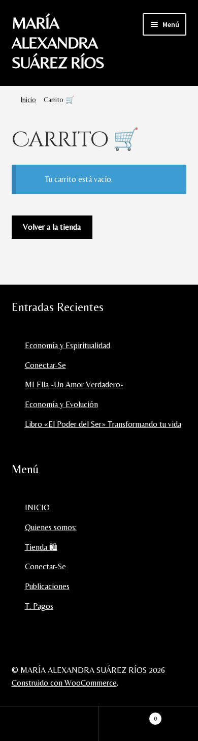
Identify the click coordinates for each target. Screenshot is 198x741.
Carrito (128, 715)
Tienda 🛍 (41, 547)
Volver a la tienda (52, 227)
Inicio (28, 100)
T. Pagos (39, 606)
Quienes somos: (51, 527)
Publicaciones (47, 586)
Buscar (49, 723)
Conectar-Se (45, 365)
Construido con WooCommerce (64, 683)
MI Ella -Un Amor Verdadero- (74, 384)
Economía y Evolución (61, 404)
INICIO (37, 507)
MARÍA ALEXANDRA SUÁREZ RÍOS (58, 42)
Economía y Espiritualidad (67, 345)
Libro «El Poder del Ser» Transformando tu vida (103, 424)
